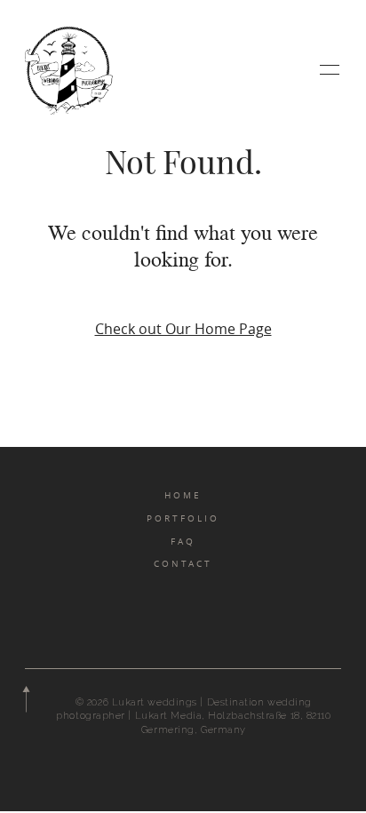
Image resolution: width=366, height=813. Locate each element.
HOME (183, 495)
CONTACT (183, 563)
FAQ (183, 541)
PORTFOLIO (183, 518)
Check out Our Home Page (183, 329)
